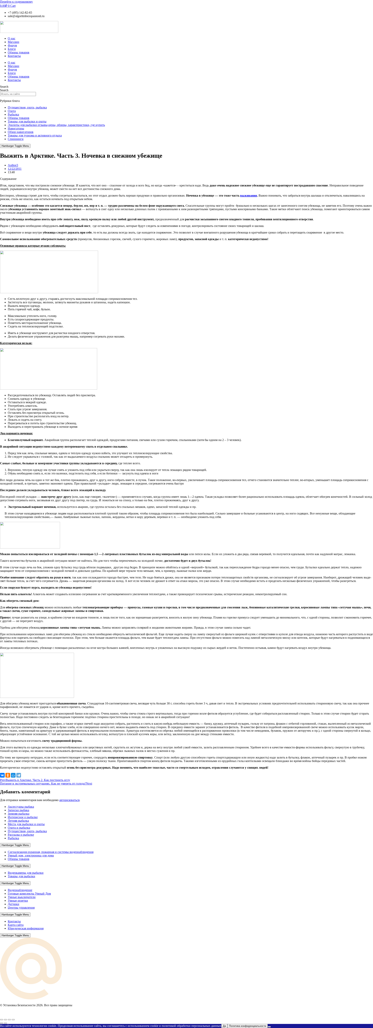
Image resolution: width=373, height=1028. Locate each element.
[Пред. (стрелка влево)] (1, 1023)
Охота (12, 111)
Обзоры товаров (18, 52)
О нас (11, 38)
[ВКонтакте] (2, 775)
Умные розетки (18, 900)
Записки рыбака (18, 810)
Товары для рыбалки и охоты (27, 121)
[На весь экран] (5, 1019)
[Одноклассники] (7, 775)
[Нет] (269, 1026)
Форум (12, 45)
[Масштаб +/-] (1, 1019)
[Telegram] (18, 775)
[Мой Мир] (13, 775)
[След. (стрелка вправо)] (5, 1023)
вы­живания (248, 195)
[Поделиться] (9, 1019)
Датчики (13, 904)
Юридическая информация (26, 928)
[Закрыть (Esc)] (13, 1019)
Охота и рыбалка (19, 827)
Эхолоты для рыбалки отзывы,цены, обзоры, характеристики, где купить (56, 125)
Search (4, 86)
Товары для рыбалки (21, 876)
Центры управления (21, 907)
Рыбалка (13, 114)
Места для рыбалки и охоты (26, 824)
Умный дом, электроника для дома (31, 855)
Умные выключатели (22, 897)
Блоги (12, 49)
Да (224, 1026)
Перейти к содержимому (16, 1)
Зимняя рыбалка (18, 813)
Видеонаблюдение (20, 890)
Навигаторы (16, 128)
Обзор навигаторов (20, 132)
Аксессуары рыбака (21, 806)
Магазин (13, 42)
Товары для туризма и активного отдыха (35, 135)
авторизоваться (69, 800)
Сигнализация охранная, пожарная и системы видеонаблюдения (50, 852)
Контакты (14, 56)
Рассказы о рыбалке (21, 834)
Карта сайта (16, 925)
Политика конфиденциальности (247, 1026)
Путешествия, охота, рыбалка (27, 107)
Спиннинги (16, 139)
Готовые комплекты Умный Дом (29, 893)
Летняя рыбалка (18, 820)
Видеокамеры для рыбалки (26, 872)
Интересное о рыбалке (23, 817)
